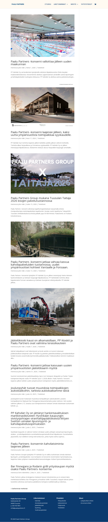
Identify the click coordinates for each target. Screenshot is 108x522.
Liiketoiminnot (62, 503)
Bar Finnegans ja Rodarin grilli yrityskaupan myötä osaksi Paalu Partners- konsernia (42, 467)
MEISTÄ (73, 4)
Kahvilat (37, 501)
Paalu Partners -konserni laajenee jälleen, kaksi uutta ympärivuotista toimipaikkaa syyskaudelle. (41, 133)
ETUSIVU (48, 4)
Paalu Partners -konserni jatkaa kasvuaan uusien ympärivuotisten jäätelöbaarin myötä (41, 366)
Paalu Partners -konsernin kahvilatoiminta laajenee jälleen (37, 445)
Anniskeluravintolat (41, 503)
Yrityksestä (61, 505)
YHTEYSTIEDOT (86, 4)
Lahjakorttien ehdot (87, 501)
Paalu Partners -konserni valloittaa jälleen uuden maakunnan (41, 62)
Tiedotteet (40, 68)
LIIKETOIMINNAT (60, 4)
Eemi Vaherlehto (23, 473)
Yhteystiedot (62, 501)
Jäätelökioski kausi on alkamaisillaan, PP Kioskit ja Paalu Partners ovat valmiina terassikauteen (42, 341)
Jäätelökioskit (39, 505)
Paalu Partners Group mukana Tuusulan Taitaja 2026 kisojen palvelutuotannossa (41, 199)
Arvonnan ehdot (86, 503)
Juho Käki (21, 68)
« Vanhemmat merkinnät (19, 489)
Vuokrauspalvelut (40, 510)
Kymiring (37, 508)
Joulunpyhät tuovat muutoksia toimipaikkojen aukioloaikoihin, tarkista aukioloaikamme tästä (40, 389)
